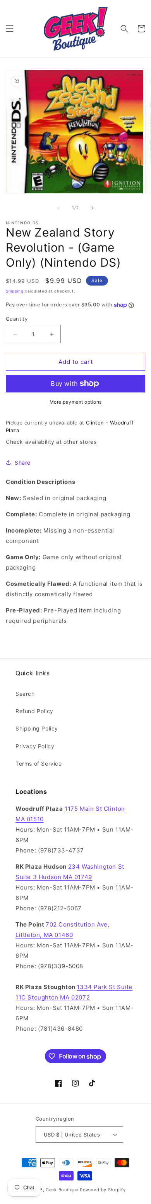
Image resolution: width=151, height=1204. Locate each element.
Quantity (16, 319)
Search (25, 693)
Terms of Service (38, 763)
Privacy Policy (34, 746)
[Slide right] (92, 208)
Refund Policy (34, 711)
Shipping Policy (36, 728)
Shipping (15, 291)
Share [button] (23, 462)
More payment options (76, 402)
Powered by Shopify (103, 1189)
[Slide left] (58, 208)
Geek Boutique (62, 1189)
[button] (9, 28)
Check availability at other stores (51, 441)
